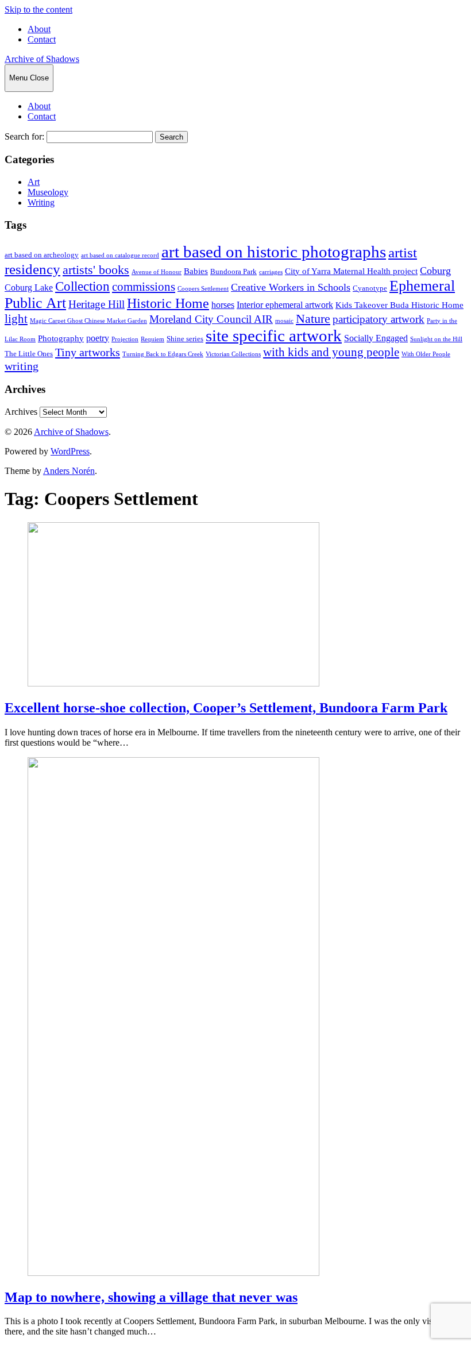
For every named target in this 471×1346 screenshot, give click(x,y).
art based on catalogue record (120, 255)
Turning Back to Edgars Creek (162, 354)
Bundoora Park (233, 272)
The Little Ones (29, 354)
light (16, 319)
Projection (124, 339)
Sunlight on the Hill (436, 339)
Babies (196, 271)
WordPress (70, 451)
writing (21, 366)
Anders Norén (69, 471)
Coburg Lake (29, 288)
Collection (82, 286)
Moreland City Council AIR (211, 319)
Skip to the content (38, 9)
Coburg (435, 270)
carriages (271, 272)
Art (34, 182)
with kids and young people (331, 352)
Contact (42, 39)
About (39, 29)
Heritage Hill (96, 304)
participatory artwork (378, 319)
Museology (48, 192)
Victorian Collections (233, 354)
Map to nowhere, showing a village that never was (151, 1297)
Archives (21, 411)
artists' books (96, 270)
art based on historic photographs (273, 251)
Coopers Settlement (203, 289)
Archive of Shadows (42, 59)
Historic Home (168, 303)
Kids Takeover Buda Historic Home (399, 305)
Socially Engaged (376, 338)
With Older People (425, 354)
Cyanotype (370, 288)
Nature (313, 319)
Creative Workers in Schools (290, 287)
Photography (61, 338)
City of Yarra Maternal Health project (351, 271)
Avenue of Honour (157, 272)
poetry (97, 338)
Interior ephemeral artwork (285, 305)
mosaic (284, 321)
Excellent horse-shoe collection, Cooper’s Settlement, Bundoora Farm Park (226, 707)
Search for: (24, 136)
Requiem (152, 339)
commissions (143, 287)
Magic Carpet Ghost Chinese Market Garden (88, 321)
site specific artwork (274, 335)
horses (222, 305)
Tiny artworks (87, 352)
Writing (41, 202)
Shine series (185, 339)
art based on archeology (42, 255)
